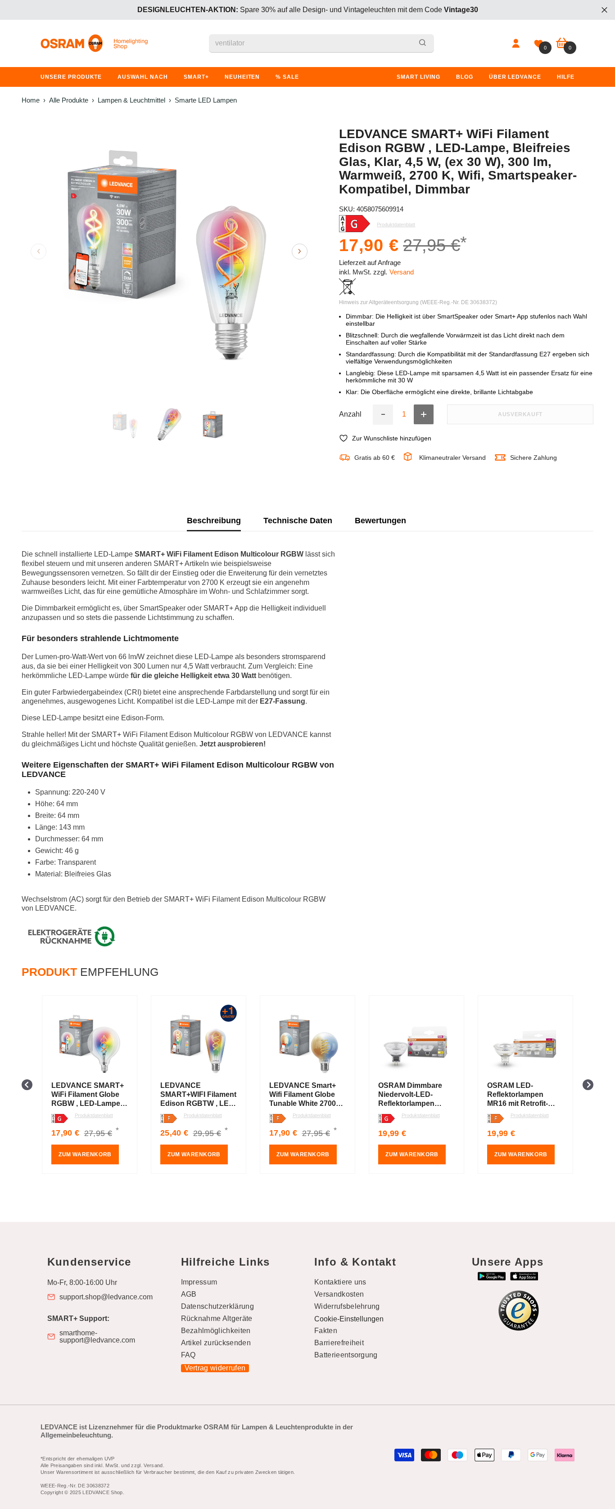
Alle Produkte (68, 100)
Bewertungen (380, 520)
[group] (89, 1084)
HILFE (565, 77)
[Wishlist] (538, 44)
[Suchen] (321, 43)
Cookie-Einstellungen (349, 1319)
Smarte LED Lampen (206, 100)
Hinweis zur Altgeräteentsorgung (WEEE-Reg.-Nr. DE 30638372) (418, 302)
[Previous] (38, 251)
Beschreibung (214, 520)
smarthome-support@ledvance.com (97, 1336)
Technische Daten (297, 520)
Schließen (604, 10)
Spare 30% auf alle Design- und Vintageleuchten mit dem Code (307, 9)
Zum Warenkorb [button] (85, 1154)
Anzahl (350, 414)
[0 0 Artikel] (562, 43)
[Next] (300, 251)
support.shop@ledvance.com (106, 1297)
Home (31, 100)
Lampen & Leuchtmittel (131, 100)
